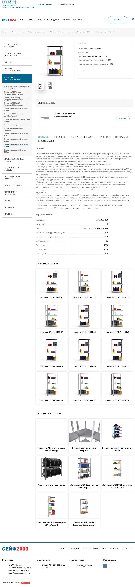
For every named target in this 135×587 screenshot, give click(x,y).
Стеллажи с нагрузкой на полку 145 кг (16, 140)
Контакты (78, 20)
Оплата (74, 137)
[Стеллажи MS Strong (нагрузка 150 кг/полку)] (51, 505)
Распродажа (53, 20)
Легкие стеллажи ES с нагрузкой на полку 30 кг (16, 88)
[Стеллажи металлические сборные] (84, 431)
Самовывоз (104, 137)
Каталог (32, 20)
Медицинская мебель (11, 169)
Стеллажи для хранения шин (15, 125)
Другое (8, 214)
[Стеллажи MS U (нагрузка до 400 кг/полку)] (51, 431)
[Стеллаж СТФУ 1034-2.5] (51, 281)
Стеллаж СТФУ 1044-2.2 (84, 366)
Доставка (88, 137)
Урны (7, 201)
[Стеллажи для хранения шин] (51, 468)
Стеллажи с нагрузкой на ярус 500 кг (15, 151)
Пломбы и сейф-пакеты (12, 178)
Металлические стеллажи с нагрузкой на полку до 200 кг (71, 32)
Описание (43, 137)
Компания (66, 20)
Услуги (41, 20)
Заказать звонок (45, 4)
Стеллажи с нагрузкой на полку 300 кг (16, 109)
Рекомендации (46, 141)
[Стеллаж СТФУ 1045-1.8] (84, 281)
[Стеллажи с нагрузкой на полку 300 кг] (117, 431)
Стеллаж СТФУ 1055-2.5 (117, 332)
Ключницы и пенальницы (11, 193)
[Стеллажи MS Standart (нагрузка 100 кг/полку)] (84, 505)
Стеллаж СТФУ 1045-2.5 (51, 332)
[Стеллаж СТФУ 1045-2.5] (51, 315)
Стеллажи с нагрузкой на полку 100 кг (16, 135)
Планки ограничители (64, 114)
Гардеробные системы (11, 45)
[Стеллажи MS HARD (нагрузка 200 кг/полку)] (117, 468)
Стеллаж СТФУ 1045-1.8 (84, 298)
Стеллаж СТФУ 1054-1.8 (117, 366)
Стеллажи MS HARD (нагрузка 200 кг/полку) (13, 104)
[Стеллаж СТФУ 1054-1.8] (117, 350)
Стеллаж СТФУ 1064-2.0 (84, 332)
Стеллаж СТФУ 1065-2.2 (84, 400)
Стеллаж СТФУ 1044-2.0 (51, 366)
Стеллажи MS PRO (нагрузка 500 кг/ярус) (17, 120)
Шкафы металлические (12, 70)
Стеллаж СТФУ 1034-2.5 (51, 298)
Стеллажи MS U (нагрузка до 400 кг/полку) (14, 115)
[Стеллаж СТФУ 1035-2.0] (51, 384)
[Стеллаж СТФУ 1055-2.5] (117, 315)
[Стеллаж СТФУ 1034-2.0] (117, 281)
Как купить (59, 137)
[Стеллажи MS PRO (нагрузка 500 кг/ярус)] (84, 468)
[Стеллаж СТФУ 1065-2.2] (84, 384)
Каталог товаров (18, 32)
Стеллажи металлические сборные (14, 129)
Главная (21, 20)
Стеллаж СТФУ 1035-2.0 (51, 400)
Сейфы (7, 62)
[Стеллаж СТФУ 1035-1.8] (117, 384)
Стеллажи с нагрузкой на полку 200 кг (16, 146)
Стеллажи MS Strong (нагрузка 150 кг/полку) (13, 99)
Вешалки (9, 207)
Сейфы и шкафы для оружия (12, 54)
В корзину (123, 118)
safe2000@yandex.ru (84, 566)
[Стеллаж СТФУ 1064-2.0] (84, 315)
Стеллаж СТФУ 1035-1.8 (117, 400)
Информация (122, 137)
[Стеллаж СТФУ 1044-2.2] (84, 350)
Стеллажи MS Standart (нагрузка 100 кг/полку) (13, 93)
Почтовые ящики (13, 185)
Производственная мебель (14, 160)
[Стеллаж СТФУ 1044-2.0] (51, 350)
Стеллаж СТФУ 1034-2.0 (117, 298)
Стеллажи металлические (37, 32)
